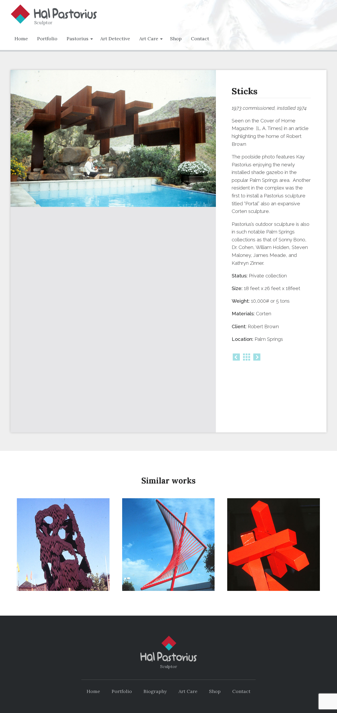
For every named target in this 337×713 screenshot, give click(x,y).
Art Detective (115, 39)
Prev (236, 357)
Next (256, 357)
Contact (200, 39)
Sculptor (43, 23)
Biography (155, 691)
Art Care (148, 39)
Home (21, 39)
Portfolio (47, 39)
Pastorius (77, 39)
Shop (176, 39)
